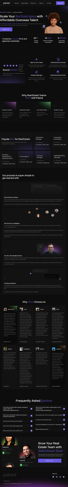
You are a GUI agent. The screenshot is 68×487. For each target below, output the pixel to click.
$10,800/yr (25, 459)
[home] (6, 3)
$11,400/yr (7, 448)
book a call (6, 29)
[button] (33, 3)
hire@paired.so (6, 481)
